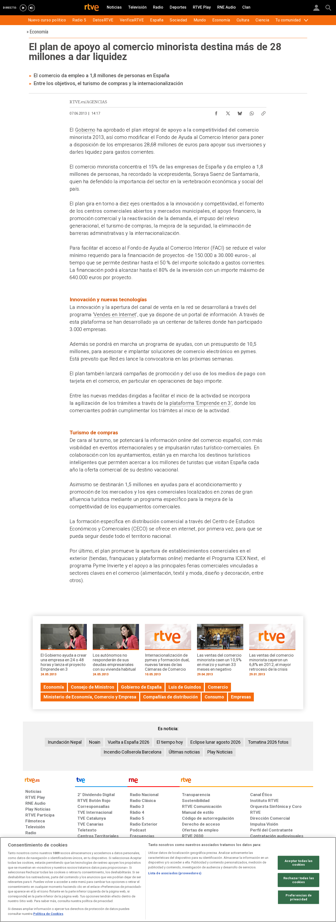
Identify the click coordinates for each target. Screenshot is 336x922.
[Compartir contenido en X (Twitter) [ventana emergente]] (228, 112)
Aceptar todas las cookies (298, 862)
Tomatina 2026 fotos (268, 742)
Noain (94, 742)
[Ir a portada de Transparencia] (246, 781)
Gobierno (85, 130)
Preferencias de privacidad (299, 897)
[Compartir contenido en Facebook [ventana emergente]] (216, 112)
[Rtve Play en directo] (23, 8)
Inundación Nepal (65, 742)
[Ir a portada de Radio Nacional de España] (153, 781)
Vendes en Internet (115, 314)
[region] (168, 879)
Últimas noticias (184, 752)
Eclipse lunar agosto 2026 (215, 742)
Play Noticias (220, 752)
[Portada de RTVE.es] (92, 7)
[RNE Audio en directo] (31, 8)
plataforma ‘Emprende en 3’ (200, 403)
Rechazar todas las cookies (298, 880)
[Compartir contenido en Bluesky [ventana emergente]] (240, 112)
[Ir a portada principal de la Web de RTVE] (49, 780)
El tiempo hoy (170, 742)
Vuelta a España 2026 (128, 742)
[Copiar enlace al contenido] (263, 112)
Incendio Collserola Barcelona (132, 752)
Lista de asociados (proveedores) (174, 873)
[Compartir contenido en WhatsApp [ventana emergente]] (252, 112)
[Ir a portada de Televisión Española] (101, 781)
